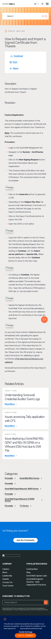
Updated (11, 31)
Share (15, 68)
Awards (5, 579)
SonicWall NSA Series (29, 478)
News (4, 572)
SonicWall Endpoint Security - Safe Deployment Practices (36, 582)
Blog (28, 572)
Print (15, 62)
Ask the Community (25, 540)
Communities (32, 569)
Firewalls (9, 478)
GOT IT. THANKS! (25, 636)
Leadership (7, 576)
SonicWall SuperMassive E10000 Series (19, 500)
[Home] (8, 4)
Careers (5, 569)
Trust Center (8, 586)
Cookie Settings (25, 632)
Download (18, 56)
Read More (10, 404)
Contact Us (7, 582)
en (35, 4)
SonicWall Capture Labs (36, 576)
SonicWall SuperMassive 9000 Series (22, 489)
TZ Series (24, 506)
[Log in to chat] (44, 319)
